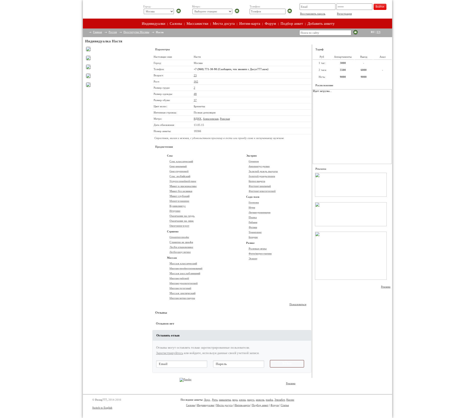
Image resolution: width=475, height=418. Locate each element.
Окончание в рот (179, 225)
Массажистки (197, 24)
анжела (260, 399)
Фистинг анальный (260, 186)
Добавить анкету (321, 24)
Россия (113, 31)
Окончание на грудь (182, 215)
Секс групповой (179, 171)
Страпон (254, 161)
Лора (207, 399)
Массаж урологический (183, 283)
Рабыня (253, 222)
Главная (97, 31)
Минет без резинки (180, 191)
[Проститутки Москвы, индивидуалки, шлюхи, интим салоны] (110, 9)
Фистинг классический (262, 191)
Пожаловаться (297, 304)
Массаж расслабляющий (184, 273)
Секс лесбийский (179, 176)
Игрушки (174, 210)
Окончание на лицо (181, 220)
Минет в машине (179, 200)
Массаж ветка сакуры (182, 298)
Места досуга (224, 24)
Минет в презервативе (183, 186)
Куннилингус (177, 205)
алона (242, 399)
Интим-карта (249, 24)
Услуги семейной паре (182, 181)
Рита (214, 399)
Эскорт (253, 258)
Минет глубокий (179, 196)
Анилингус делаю (259, 166)
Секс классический (181, 161)
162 (196, 81)
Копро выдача (257, 181)
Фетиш (253, 227)
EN (378, 31)
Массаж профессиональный (185, 268)
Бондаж (253, 237)
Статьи (285, 405)
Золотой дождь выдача (263, 171)
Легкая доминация (259, 212)
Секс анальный (178, 166)
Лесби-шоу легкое (180, 252)
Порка (253, 217)
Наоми (290, 399)
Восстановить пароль (312, 13)
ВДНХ (197, 118)
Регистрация (344, 13)
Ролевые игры (258, 248)
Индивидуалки (153, 24)
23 (195, 75)
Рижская (225, 118)
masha (269, 399)
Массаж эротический (182, 293)
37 (195, 100)
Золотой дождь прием (262, 176)
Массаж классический (183, 263)
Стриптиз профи (179, 237)
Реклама (385, 286)
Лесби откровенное (181, 247)
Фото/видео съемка (260, 253)
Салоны (176, 24)
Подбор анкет (292, 24)
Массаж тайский (179, 278)
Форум (270, 24)
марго (250, 399)
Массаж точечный (180, 288)
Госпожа (254, 202)
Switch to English (102, 407)
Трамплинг (255, 232)
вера (235, 399)
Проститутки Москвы (136, 31)
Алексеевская (210, 118)
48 (195, 93)
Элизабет (279, 399)
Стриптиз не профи (181, 242)
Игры (252, 207)
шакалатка (225, 399)
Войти (287, 363)
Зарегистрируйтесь (169, 353)
